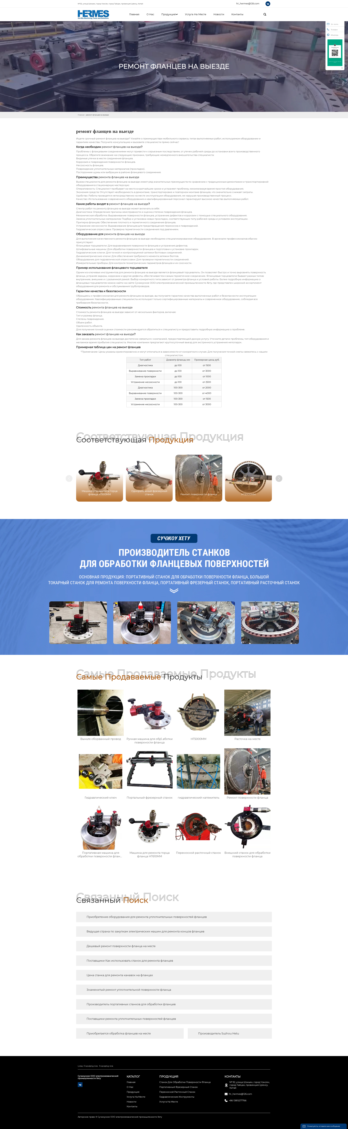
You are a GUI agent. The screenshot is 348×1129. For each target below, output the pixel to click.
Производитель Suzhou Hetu (218, 1033)
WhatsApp (334, 35)
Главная (81, 115)
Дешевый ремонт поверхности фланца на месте (121, 946)
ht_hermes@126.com (247, 3)
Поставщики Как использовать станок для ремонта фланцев (130, 960)
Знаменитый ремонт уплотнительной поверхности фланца (129, 989)
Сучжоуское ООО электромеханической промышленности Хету (173, 283)
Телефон (334, 30)
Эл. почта (334, 24)
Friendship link (91, 1066)
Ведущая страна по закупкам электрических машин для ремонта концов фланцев (145, 931)
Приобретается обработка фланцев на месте (119, 1033)
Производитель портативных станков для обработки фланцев (131, 1004)
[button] (279, 478)
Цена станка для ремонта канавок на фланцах (120, 975)
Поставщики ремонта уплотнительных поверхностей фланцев (131, 1018)
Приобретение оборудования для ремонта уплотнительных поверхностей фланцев (147, 917)
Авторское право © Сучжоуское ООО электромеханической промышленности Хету (120, 1117)
